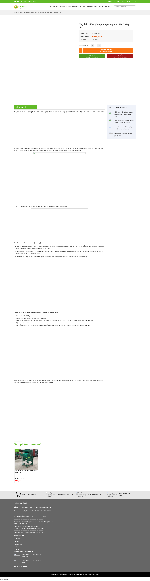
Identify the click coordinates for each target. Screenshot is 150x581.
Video (16, 546)
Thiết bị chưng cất (105, 6)
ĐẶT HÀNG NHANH (106, 50)
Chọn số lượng (83, 45)
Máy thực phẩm (92, 6)
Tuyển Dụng (18, 544)
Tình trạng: (83, 39)
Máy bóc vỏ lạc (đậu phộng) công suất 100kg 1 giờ (26, 471)
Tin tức (122, 1)
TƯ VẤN (120, 56)
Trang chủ (110, 1)
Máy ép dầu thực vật (79, 6)
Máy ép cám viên (65, 6)
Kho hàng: (17, 478)
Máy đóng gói (54, 6)
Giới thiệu (116, 1)
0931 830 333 (18, 1)
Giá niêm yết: (84, 33)
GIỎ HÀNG (92, 56)
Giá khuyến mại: (84, 36)
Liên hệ (128, 1)
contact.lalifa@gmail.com (29, 1)
